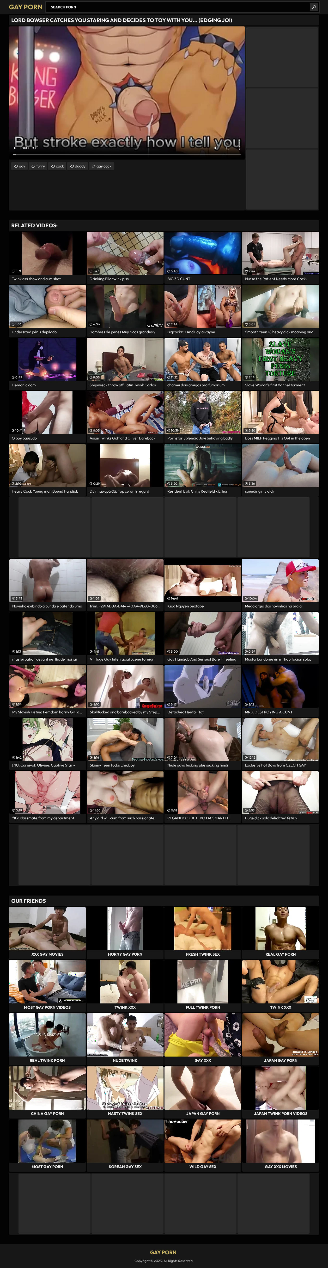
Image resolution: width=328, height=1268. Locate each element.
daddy (80, 166)
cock (60, 166)
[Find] (314, 7)
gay (22, 166)
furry (40, 166)
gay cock (104, 166)
